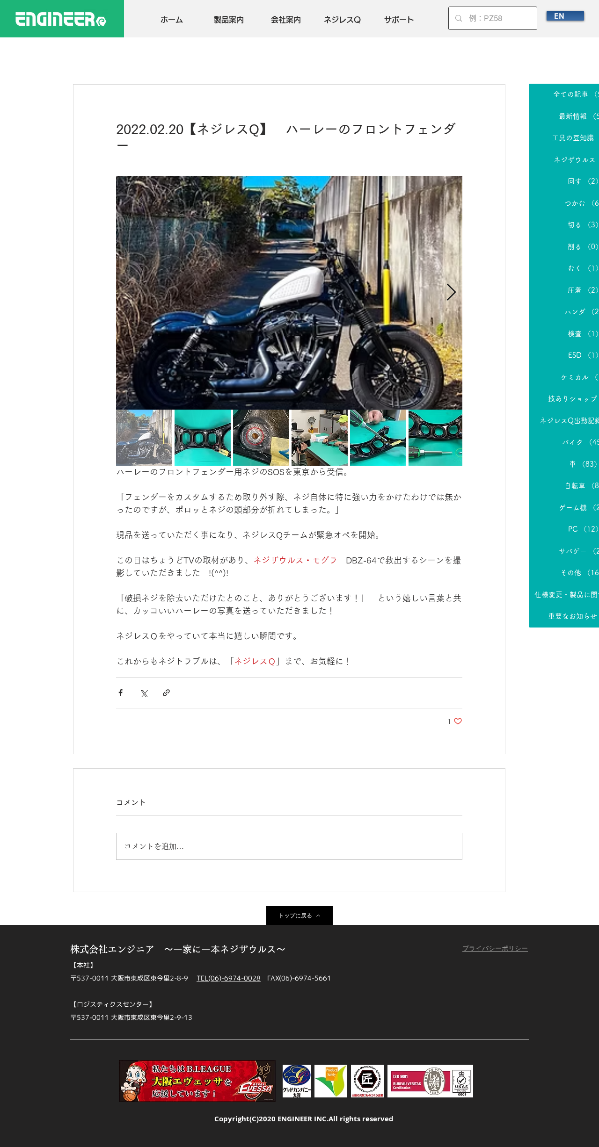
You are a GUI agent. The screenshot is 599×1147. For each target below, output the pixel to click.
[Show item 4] (320, 438)
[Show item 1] (144, 438)
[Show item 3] (261, 438)
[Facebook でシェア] (120, 692)
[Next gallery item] (451, 293)
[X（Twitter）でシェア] (143, 692)
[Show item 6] (437, 438)
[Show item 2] (203, 438)
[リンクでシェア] (166, 692)
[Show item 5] (378, 438)
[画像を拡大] (289, 293)
